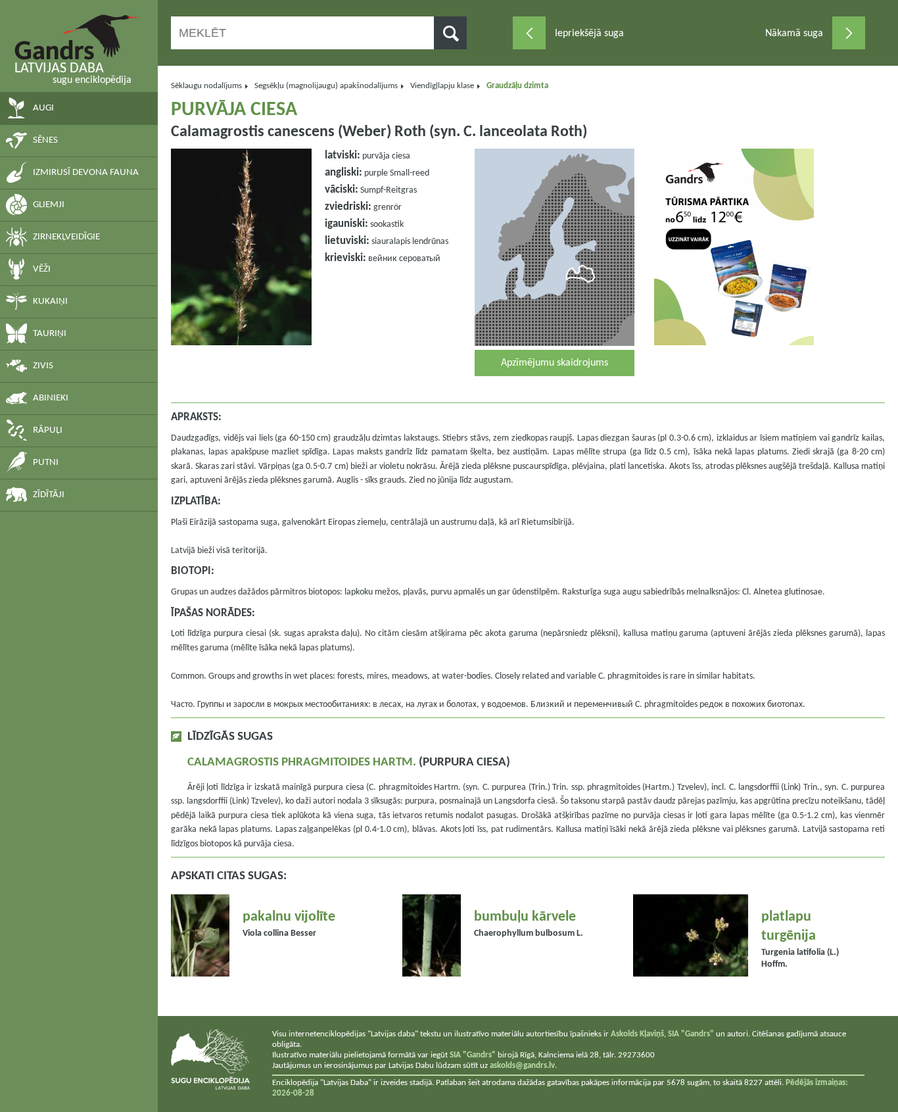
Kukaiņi (50, 301)
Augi (43, 108)
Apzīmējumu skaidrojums (554, 363)
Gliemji (48, 205)
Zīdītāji (48, 495)
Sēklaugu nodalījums (206, 86)
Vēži (42, 269)
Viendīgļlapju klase (442, 86)
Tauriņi (49, 334)
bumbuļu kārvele (525, 917)
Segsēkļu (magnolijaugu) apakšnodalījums (326, 86)
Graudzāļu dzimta (517, 86)
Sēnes (45, 140)
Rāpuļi (47, 430)
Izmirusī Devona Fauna (86, 173)
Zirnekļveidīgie (66, 237)
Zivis (43, 366)
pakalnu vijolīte (289, 917)
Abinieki (50, 398)
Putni (46, 463)
